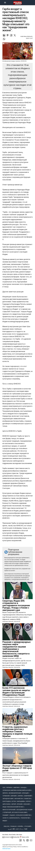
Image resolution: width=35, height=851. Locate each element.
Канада (23, 787)
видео (5, 820)
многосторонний (9, 809)
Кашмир (5, 815)
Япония (19, 804)
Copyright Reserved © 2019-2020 (12, 844)
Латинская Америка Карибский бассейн (17, 790)
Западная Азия (8, 798)
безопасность (15, 818)
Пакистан (27, 798)
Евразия (14, 796)
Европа (5, 793)
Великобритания (15, 793)
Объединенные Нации (24, 809)
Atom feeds (12, 834)
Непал (28, 801)
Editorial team (6, 848)
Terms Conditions (22, 846)
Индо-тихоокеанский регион (13, 807)
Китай (14, 804)
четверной (7, 812)
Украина (9, 787)
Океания (27, 804)
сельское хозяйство (23, 815)
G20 (4, 787)
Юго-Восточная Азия (19, 812)
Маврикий (28, 796)
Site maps (19, 834)
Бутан (14, 801)
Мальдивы (21, 801)
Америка (16, 787)
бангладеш (7, 801)
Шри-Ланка (6, 804)
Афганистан (18, 798)
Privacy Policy (12, 846)
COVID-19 (5, 818)
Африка (20, 796)
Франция (25, 793)
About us (5, 846)
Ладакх (12, 815)
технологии (25, 818)
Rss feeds (5, 834)
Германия (6, 796)
